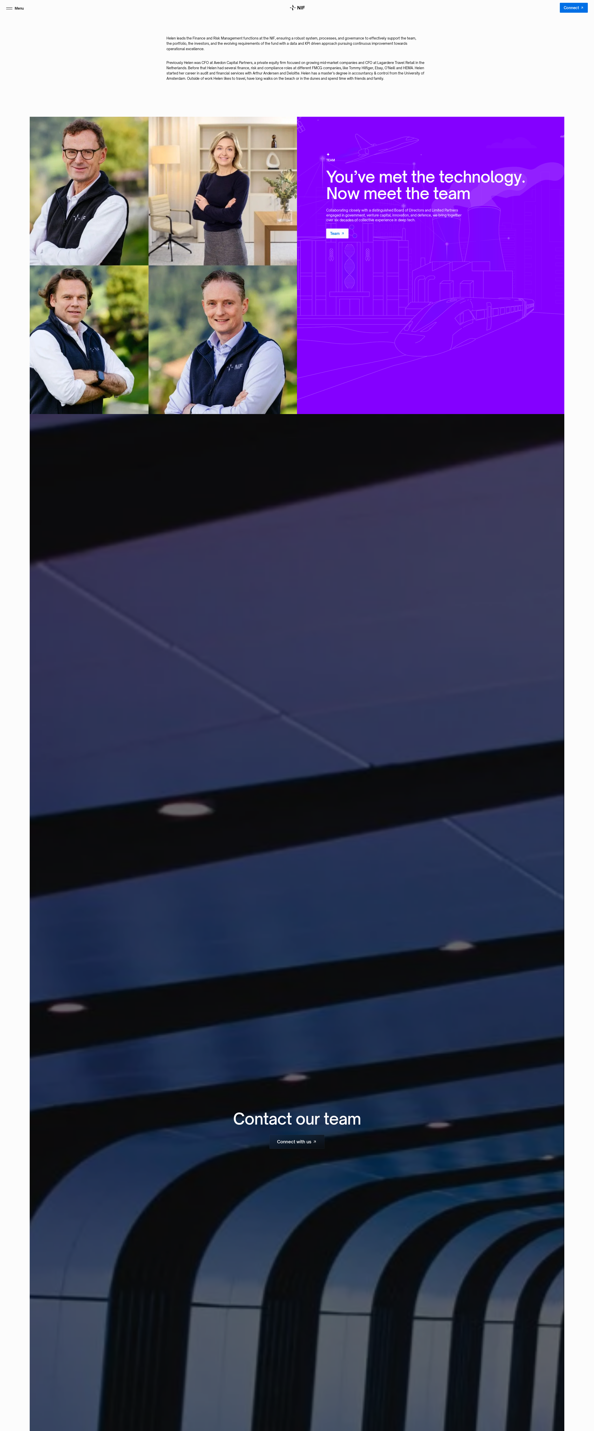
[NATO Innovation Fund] (297, 7)
